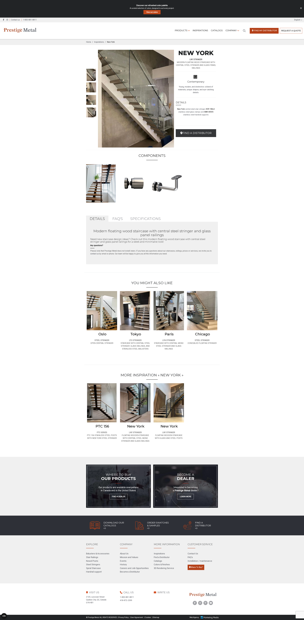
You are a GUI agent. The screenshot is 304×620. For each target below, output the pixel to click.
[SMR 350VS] (167, 183)
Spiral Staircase (93, 568)
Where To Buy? (196, 567)
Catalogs (217, 30)
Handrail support (94, 571)
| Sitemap (155, 617)
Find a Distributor (162, 557)
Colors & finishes (162, 564)
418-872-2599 (126, 600)
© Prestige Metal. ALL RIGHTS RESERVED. (101, 617)
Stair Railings (92, 557)
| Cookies (147, 617)
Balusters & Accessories (97, 553)
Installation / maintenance (200, 561)
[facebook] (4, 20)
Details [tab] (97, 218)
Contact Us (193, 553)
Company (231, 30)
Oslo (102, 334)
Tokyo (135, 334)
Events (123, 561)
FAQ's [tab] (117, 218)
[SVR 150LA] (134, 183)
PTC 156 (102, 426)
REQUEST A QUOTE (291, 31)
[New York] (101, 183)
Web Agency (194, 617)
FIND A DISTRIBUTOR (196, 133)
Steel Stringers (93, 564)
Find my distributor (265, 30)
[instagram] (8, 20)
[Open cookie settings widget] (4, 616)
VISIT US (94, 592)
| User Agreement (136, 617)
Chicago (202, 334)
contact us (94, 254)
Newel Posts (92, 561)
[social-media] (194, 603)
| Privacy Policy (123, 617)
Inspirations (159, 553)
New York (135, 426)
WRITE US (163, 592)
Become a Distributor (130, 571)
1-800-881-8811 (127, 597)
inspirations (200, 30)
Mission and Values (129, 557)
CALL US (129, 592)
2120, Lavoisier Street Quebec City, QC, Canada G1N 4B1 (96, 600)
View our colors (152, 12)
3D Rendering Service (164, 568)
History (123, 564)
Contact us (15, 20)
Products (181, 30)
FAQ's (190, 557)
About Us (124, 553)
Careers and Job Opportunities (134, 568)
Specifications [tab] (145, 218)
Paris (169, 334)
